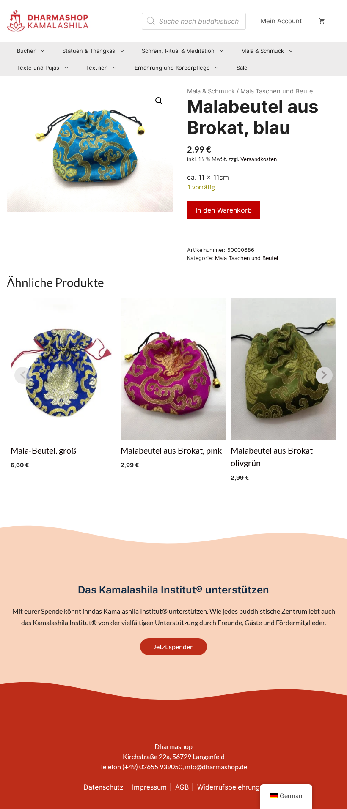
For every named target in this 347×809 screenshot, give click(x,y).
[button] (159, 101)
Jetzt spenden (173, 646)
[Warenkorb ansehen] (321, 21)
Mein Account (281, 21)
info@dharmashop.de (216, 767)
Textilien (97, 67)
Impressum (149, 787)
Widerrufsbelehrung (228, 787)
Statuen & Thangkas (88, 50)
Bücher (26, 50)
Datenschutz (103, 787)
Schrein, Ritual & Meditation (178, 50)
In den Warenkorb (224, 210)
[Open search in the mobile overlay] (194, 21)
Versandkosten (258, 159)
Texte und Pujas (38, 67)
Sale (242, 67)
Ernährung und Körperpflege (172, 67)
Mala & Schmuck (262, 50)
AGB (182, 787)
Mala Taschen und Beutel (246, 258)
